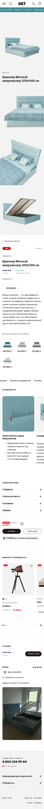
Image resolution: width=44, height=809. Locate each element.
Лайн (39, 602)
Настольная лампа (9, 603)
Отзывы (38, 380)
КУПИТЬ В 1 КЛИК (32, 531)
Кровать (40, 599)
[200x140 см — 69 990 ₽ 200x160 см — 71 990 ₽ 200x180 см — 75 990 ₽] (11, 288)
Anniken (6, 606)
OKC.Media (38, 798)
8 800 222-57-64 (33, 3)
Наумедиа (38, 803)
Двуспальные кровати (12, 241)
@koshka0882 (14, 672)
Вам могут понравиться (21, 380)
